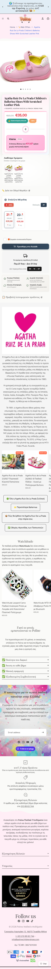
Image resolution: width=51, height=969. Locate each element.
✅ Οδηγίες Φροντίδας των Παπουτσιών (25, 528)
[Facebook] (18, 742)
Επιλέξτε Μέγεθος (17, 199)
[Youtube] (27, 742)
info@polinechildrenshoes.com (25, 939)
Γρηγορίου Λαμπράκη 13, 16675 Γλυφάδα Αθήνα (25, 931)
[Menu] (3, 18)
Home (12, 27)
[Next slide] (48, 7)
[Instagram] (23, 742)
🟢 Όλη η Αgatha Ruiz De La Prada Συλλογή (25, 499)
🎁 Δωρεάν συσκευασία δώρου (20, 239)
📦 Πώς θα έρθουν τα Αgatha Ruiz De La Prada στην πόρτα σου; (25, 517)
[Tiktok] (32, 742)
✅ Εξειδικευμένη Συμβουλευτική (19, 676)
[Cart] (48, 18)
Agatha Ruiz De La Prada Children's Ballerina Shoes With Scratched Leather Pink (25, 30)
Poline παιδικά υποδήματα (29, 926)
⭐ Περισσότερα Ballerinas (25, 507)
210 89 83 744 (27, 806)
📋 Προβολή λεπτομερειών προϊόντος (21, 297)
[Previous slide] (2, 7)
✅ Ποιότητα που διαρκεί (14, 659)
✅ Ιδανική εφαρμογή (13, 671)
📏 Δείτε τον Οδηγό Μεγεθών (15, 190)
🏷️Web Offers (24, 27)
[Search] (8, 18)
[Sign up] (42, 732)
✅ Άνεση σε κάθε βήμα (14, 665)
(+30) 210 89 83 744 (25, 936)
